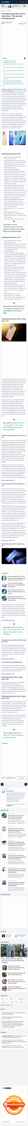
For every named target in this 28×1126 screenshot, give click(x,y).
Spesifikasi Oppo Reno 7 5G (10, 62)
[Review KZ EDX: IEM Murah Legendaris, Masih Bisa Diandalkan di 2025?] (4, 990)
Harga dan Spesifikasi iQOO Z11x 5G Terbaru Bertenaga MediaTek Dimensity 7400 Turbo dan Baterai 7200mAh (16, 578)
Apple (3, 1002)
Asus (12, 1002)
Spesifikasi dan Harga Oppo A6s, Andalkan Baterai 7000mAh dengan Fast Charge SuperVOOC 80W (16, 844)
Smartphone (5, 743)
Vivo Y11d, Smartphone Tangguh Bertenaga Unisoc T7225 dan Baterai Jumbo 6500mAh (16, 585)
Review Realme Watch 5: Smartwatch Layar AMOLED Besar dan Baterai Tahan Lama (16, 967)
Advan (11, 998)
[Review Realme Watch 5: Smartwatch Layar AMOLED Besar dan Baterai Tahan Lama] (4, 970)
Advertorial (21, 998)
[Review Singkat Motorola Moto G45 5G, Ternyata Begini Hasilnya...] (4, 976)
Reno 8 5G (17, 94)
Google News (9, 805)
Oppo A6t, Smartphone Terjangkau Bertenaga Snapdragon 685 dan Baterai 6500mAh (16, 884)
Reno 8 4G (8, 96)
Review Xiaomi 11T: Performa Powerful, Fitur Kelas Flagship (13, 735)
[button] (23, 24)
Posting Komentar (10, 777)
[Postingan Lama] (2, 784)
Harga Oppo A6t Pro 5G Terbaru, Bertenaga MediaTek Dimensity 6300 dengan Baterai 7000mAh (17, 857)
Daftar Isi (5, 58)
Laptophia (24, 1121)
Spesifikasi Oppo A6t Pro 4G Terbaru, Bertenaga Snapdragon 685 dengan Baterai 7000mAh (17, 870)
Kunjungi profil (8, 936)
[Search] (23, 2)
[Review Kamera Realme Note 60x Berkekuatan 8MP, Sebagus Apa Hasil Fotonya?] (4, 593)
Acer (3, 998)
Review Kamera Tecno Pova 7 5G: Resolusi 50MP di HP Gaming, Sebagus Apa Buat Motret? (17, 598)
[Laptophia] (5, 2)
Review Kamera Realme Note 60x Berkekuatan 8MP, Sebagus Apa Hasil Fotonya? (16, 591)
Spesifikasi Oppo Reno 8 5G (10, 60)
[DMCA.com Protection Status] (6, 1088)
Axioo (22, 1002)
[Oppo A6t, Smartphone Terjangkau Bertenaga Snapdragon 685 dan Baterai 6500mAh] (4, 884)
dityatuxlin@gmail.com (10, 1012)
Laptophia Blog (10, 791)
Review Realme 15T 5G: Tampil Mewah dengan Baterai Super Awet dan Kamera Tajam (16, 981)
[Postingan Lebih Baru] (25, 784)
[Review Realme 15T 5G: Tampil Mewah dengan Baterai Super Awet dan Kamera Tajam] (4, 983)
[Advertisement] (14, 40)
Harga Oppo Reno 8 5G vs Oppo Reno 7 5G (13, 82)
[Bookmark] (3, 778)
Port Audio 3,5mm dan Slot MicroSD (13, 80)
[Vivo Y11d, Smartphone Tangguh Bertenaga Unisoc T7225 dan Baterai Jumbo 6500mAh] (4, 587)
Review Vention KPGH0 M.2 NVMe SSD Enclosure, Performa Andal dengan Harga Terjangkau (13, 960)
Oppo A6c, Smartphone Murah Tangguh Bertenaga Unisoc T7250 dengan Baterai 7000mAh (16, 830)
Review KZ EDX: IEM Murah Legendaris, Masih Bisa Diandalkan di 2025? (17, 988)
